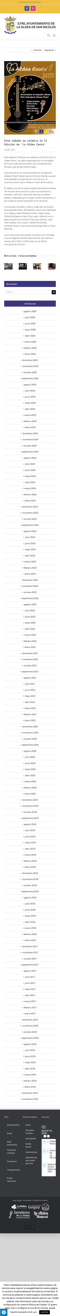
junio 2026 (30, 323)
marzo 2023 (30, 561)
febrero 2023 (30, 568)
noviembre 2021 (30, 659)
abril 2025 (30, 409)
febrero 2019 (30, 861)
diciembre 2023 (30, 507)
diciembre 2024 (30, 433)
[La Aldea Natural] (40, 1212)
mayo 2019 (30, 842)
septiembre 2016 (30, 1038)
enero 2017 (30, 1013)
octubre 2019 (30, 812)
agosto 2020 (30, 751)
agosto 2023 (30, 531)
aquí (35, 1312)
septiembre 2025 (30, 378)
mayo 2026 (30, 329)
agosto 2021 (30, 678)
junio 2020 (30, 763)
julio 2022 (30, 610)
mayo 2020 (30, 769)
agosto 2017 (30, 971)
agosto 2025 (30, 384)
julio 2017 (30, 977)
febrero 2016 (30, 1081)
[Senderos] (19, 1212)
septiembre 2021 (30, 671)
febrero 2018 (30, 934)
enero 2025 (30, 427)
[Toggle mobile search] (48, 35)
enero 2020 (30, 793)
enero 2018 (30, 940)
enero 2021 (30, 720)
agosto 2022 (30, 604)
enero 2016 (30, 1087)
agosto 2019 (30, 824)
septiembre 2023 (30, 525)
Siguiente (49, 50)
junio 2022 (30, 616)
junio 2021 (30, 690)
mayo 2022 (30, 622)
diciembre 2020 (30, 726)
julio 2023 (30, 537)
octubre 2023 (30, 519)
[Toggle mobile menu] (54, 35)
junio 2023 (30, 543)
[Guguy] (38, 1205)
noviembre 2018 (30, 879)
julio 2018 (30, 903)
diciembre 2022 (30, 580)
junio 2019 (30, 836)
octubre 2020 (30, 739)
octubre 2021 (30, 665)
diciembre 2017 (30, 946)
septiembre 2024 (30, 452)
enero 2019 (30, 867)
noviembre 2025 (30, 366)
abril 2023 (30, 555)
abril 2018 (30, 922)
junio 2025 (30, 397)
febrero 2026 (30, 348)
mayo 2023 (30, 549)
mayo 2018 (30, 916)
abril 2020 (30, 775)
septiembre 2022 (30, 598)
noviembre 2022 (30, 586)
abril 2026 (30, 336)
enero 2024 (30, 500)
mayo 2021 (30, 696)
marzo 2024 (30, 488)
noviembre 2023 (30, 513)
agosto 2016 (30, 1044)
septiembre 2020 (30, 745)
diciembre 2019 (30, 800)
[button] (6, 266)
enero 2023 (30, 574)
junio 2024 (30, 470)
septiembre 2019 (30, 818)
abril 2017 (30, 995)
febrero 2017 (30, 1007)
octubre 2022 (30, 592)
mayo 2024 (30, 476)
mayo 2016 (30, 1062)
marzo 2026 (30, 342)
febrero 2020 (30, 787)
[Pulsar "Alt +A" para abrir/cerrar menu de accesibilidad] (3, 1312)
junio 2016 (30, 1056)
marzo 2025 (30, 415)
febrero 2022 (30, 641)
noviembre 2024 (30, 439)
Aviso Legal (17, 1200)
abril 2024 (30, 482)
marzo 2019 (30, 855)
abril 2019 (30, 849)
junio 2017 (30, 983)
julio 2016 (30, 1050)
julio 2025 (30, 390)
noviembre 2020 (30, 732)
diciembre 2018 (30, 873)
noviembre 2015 (30, 1099)
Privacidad (27, 1200)
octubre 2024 (30, 445)
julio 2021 (30, 684)
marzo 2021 (30, 708)
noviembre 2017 (30, 952)
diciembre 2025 (30, 360)
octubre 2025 (30, 372)
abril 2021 (30, 702)
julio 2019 (30, 830)
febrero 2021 (30, 714)
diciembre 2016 (30, 1020)
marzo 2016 (30, 1074)
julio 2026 (30, 317)
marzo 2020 (30, 781)
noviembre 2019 (30, 806)
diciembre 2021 (30, 653)
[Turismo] (19, 1205)
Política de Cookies (40, 1200)
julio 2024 (30, 464)
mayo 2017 (30, 989)
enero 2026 (30, 354)
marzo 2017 (30, 1001)
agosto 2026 (30, 311)
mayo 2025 (30, 403)
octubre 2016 (30, 1032)
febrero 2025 (30, 421)
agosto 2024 (30, 458)
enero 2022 (30, 647)
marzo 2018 (30, 928)
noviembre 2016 (30, 1026)
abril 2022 (30, 629)
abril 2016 (30, 1068)
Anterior (38, 50)
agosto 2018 (30, 897)
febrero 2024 (30, 494)
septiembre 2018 (30, 891)
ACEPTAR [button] (44, 1312)
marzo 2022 (30, 635)
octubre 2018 (30, 885)
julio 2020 (30, 757)
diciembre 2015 (30, 1093)
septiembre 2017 (30, 964)
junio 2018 (30, 910)
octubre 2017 (30, 958)
